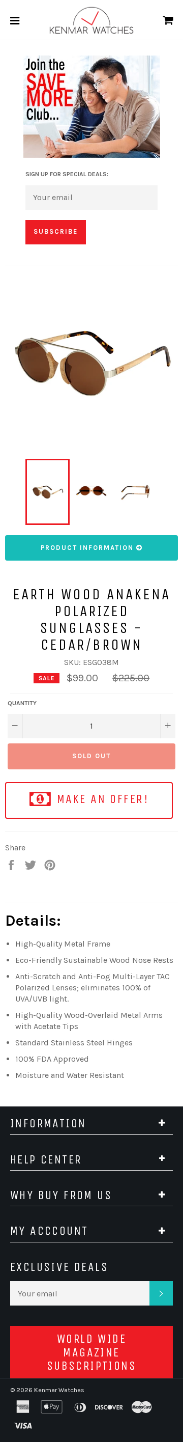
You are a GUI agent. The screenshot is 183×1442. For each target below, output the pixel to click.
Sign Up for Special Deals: (66, 174)
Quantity (22, 703)
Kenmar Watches (59, 1390)
